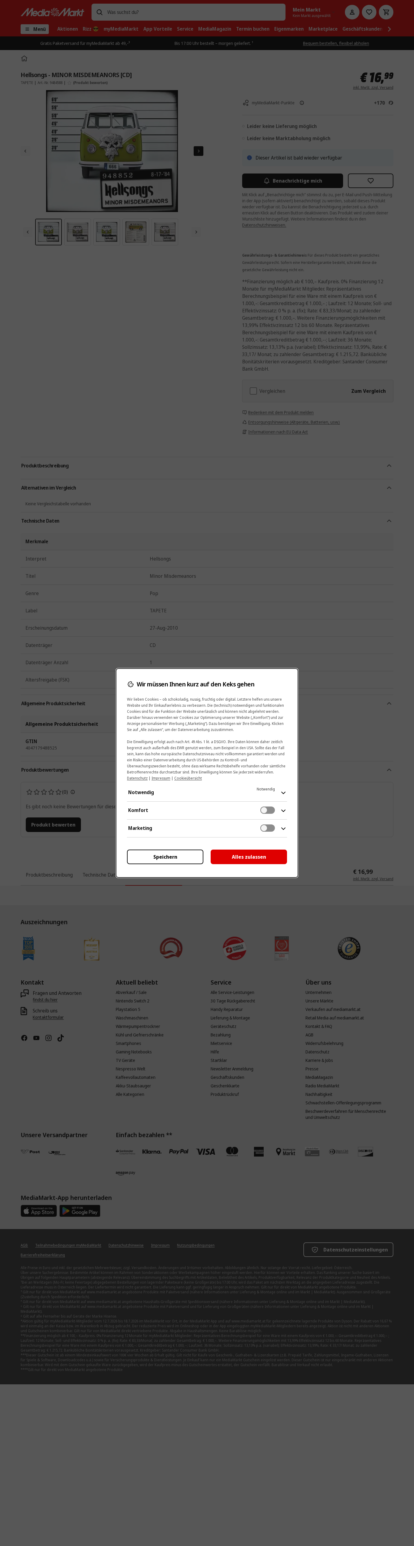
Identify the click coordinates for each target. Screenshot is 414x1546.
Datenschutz (137, 778)
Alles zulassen (249, 857)
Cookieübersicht (188, 778)
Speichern (165, 857)
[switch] (267, 810)
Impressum (161, 778)
